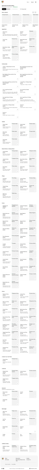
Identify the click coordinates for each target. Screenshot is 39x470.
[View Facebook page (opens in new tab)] (2, 468)
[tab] (4, 9)
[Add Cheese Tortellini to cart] (35, 279)
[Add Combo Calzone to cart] (35, 376)
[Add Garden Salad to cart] (35, 129)
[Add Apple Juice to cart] (17, 416)
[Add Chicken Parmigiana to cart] (35, 210)
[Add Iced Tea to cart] (17, 423)
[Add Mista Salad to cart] (17, 136)
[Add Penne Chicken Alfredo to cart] (35, 225)
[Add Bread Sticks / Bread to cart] (17, 51)
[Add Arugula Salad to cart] (35, 136)
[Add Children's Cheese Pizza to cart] (17, 451)
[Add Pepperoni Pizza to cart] (30, 22)
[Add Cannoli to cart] (35, 396)
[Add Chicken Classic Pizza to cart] (35, 321)
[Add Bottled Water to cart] (17, 431)
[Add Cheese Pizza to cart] (17, 314)
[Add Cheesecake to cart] (17, 404)
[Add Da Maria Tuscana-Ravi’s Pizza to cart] (17, 329)
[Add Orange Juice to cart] (35, 423)
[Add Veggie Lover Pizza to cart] (35, 329)
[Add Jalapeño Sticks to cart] (17, 163)
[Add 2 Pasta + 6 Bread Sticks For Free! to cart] (17, 71)
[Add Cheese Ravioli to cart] (10, 22)
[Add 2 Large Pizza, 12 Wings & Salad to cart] (17, 109)
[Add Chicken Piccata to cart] (20, 22)
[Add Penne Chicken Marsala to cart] (17, 225)
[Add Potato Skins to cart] (35, 51)
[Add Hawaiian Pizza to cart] (17, 352)
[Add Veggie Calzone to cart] (17, 383)
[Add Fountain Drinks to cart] (35, 416)
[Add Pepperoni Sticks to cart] (35, 156)
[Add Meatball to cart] (35, 36)
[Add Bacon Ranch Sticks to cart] (35, 163)
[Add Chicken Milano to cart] (35, 248)
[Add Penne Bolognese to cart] (17, 241)
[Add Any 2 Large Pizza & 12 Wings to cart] (35, 101)
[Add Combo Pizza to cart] (35, 298)
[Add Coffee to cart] (17, 439)
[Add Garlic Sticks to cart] (35, 171)
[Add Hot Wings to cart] (17, 183)
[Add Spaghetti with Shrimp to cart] (35, 271)
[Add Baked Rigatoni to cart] (35, 218)
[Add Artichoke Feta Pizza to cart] (35, 344)
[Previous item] (33, 12)
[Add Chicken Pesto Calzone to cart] (17, 376)
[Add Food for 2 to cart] (35, 109)
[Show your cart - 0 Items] (36, 2)
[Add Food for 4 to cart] (17, 117)
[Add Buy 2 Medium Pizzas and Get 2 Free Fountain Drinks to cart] (17, 79)
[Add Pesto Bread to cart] (17, 171)
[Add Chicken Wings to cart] (35, 183)
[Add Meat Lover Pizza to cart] (17, 306)
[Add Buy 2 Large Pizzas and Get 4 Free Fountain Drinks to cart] (35, 79)
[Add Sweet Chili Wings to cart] (35, 191)
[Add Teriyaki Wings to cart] (17, 191)
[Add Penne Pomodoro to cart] (35, 264)
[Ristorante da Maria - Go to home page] (3, 2)
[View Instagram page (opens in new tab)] (3, 468)
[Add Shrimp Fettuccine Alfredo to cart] (17, 218)
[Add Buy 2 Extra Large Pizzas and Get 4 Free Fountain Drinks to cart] (17, 86)
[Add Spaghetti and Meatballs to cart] (17, 210)
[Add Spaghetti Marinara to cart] (35, 256)
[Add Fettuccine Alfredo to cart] (17, 233)
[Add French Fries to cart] (17, 44)
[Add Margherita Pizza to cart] (35, 306)
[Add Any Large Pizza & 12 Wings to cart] (17, 101)
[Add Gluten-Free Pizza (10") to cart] (35, 352)
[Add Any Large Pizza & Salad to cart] (35, 94)
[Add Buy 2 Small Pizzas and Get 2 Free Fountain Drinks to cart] (35, 71)
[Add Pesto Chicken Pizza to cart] (17, 321)
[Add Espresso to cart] (35, 431)
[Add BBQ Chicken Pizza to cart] (35, 314)
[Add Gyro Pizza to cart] (17, 344)
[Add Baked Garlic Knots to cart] (35, 44)
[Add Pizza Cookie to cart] (17, 396)
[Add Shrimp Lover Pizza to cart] (35, 337)
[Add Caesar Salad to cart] (17, 129)
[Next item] (35, 12)
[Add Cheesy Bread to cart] (17, 156)
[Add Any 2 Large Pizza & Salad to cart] (17, 94)
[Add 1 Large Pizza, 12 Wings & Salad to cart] (35, 86)
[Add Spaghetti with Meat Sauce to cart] (35, 233)
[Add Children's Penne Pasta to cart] (35, 451)
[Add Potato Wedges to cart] (17, 59)
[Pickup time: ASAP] (15, 9)
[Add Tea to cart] (35, 439)
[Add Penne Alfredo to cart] (17, 271)
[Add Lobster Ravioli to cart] (17, 264)
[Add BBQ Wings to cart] (17, 198)
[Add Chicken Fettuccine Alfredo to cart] (17, 279)
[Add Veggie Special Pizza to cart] (17, 337)
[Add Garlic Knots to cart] (17, 36)
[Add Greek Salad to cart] (17, 144)
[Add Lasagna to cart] (17, 248)
